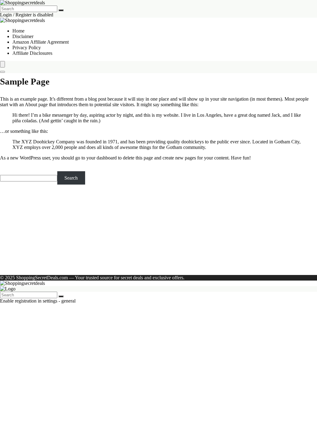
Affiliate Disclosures (32, 53)
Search (6, 168)
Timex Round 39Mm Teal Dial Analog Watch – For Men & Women (78, 231)
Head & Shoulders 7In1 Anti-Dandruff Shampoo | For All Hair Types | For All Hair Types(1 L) (105, 226)
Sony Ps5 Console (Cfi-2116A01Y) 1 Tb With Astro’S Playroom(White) (83, 237)
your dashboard (101, 157)
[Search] (61, 10)
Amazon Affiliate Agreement (40, 42)
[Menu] (2, 64)
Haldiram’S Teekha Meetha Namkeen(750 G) (57, 209)
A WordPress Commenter (37, 267)
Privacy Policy (26, 47)
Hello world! (82, 267)
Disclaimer (22, 36)
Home (18, 30)
